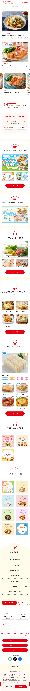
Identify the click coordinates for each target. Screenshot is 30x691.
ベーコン (25, 68)
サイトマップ (15, 666)
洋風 (22, 378)
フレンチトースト (6, 38)
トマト (20, 68)
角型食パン (14, 38)
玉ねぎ (20, 38)
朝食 (26, 378)
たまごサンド (5, 378)
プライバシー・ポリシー (15, 669)
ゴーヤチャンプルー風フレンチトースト (13, 35)
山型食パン (14, 68)
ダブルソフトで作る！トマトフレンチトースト (14, 66)
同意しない (9, 686)
